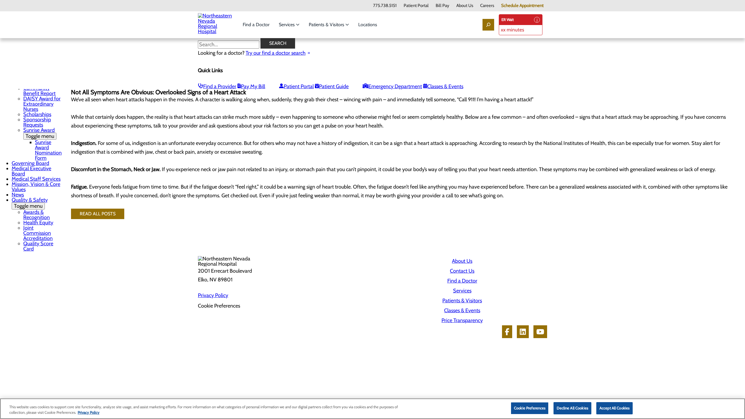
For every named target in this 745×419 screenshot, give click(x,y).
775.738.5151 (385, 5)
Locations (367, 24)
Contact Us (462, 271)
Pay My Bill (253, 86)
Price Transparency (462, 320)
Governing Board (30, 163)
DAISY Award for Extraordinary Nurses (42, 103)
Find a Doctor (256, 24)
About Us (464, 5)
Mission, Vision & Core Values (36, 187)
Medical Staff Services (36, 179)
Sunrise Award (39, 133)
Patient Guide (334, 86)
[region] (372, 408)
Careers (487, 5)
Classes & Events (445, 86)
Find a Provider (219, 86)
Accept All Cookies (614, 408)
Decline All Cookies (572, 408)
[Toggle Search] (488, 25)
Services (287, 24)
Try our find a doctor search (276, 53)
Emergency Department (395, 86)
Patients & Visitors (327, 24)
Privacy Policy (213, 295)
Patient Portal (416, 5)
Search (277, 43)
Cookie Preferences (529, 408)
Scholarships (37, 114)
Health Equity (38, 222)
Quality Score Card (38, 246)
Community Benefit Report (39, 91)
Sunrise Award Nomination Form (48, 150)
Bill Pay (442, 5)
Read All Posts (98, 213)
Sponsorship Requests (37, 122)
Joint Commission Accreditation (38, 233)
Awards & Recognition (36, 215)
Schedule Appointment (522, 5)
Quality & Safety (30, 203)
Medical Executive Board (31, 171)
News (18, 194)
